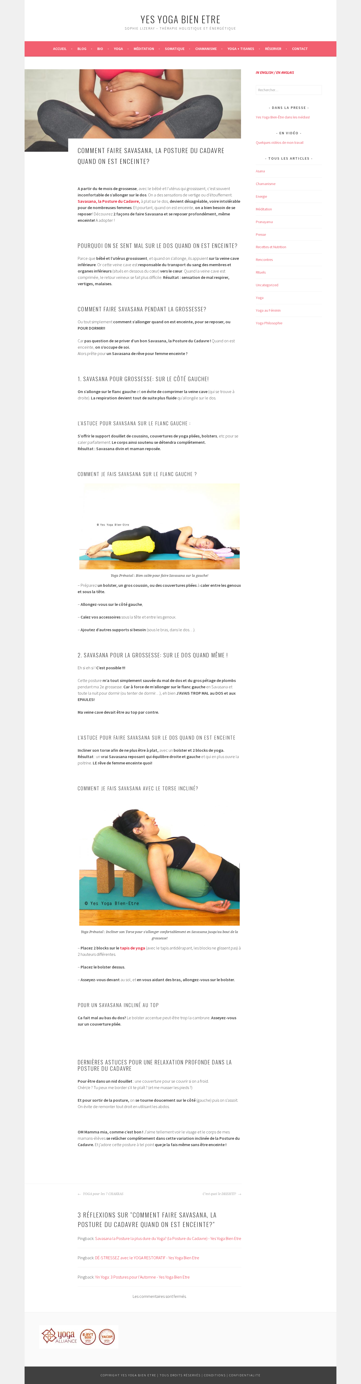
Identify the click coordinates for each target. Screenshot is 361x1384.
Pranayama (264, 221)
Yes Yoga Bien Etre (181, 19)
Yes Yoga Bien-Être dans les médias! (283, 117)
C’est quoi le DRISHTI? (220, 1194)
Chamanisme (206, 48)
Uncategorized (267, 285)
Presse (261, 234)
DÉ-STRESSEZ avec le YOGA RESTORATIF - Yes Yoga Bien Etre (147, 1257)
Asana (260, 171)
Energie (261, 196)
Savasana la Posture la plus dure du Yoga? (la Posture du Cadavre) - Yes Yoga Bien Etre (168, 1238)
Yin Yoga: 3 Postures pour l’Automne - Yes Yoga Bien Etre (142, 1277)
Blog (81, 48)
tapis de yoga (132, 948)
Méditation (144, 48)
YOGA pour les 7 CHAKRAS (102, 1194)
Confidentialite (245, 1375)
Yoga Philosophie (269, 323)
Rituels (261, 272)
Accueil (60, 48)
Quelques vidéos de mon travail (279, 142)
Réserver (273, 48)
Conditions (215, 1375)
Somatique (174, 48)
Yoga (118, 48)
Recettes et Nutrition (271, 246)
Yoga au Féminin (268, 310)
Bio (100, 48)
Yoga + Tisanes (241, 48)
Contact (300, 48)
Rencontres (264, 259)
